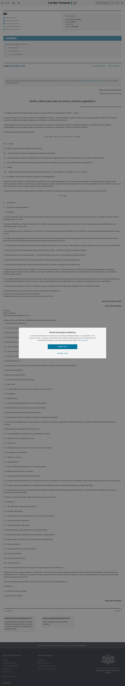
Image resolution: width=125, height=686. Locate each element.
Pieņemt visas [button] (62, 346)
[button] (62, 353)
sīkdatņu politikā (83, 340)
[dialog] (62, 343)
